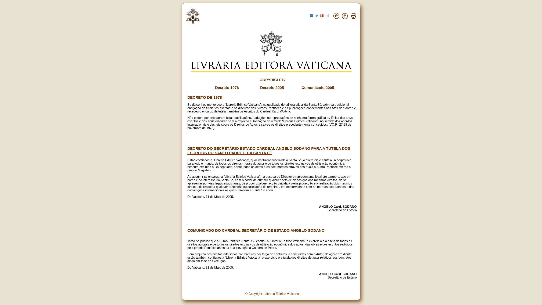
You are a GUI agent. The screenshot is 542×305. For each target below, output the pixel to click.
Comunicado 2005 (317, 88)
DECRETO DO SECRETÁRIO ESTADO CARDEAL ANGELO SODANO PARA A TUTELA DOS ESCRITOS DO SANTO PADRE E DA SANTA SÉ (268, 150)
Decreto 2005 (272, 88)
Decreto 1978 (227, 88)
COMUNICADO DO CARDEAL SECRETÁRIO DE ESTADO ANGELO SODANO (256, 230)
